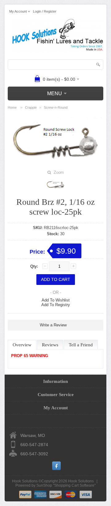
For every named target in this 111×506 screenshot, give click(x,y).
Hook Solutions (81, 481)
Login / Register (44, 11)
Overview (22, 344)
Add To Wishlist (56, 300)
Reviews (50, 344)
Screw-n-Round (56, 107)
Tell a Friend (81, 344)
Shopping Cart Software (74, 485)
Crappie (31, 107)
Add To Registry (55, 304)
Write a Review (53, 325)
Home (12, 107)
